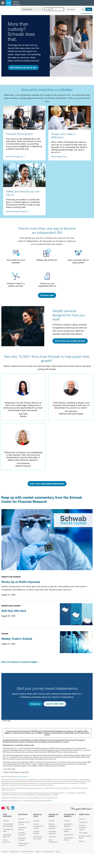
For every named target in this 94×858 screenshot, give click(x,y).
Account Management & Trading (38, 826)
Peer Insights (83, 833)
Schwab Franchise (27, 851)
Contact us (35, 704)
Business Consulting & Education (53, 826)
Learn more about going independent (47, 483)
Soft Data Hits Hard (13, 610)
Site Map (4, 851)
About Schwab (47, 851)
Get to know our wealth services (70, 341)
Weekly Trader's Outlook (16, 638)
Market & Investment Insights (82, 827)
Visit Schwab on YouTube (3, 808)
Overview (6, 821)
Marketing (52, 837)
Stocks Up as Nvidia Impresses (20, 581)
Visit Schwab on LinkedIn (13, 808)
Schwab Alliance (15, 851)
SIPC (48, 801)
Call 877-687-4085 (55, 704)
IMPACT (81, 841)
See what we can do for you (23, 67)
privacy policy (22, 776)
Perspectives (83, 822)
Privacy (58, 851)
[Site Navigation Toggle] (3, 3)
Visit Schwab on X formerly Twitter (8, 808)
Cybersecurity (68, 834)
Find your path (47, 295)
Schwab (38, 851)
